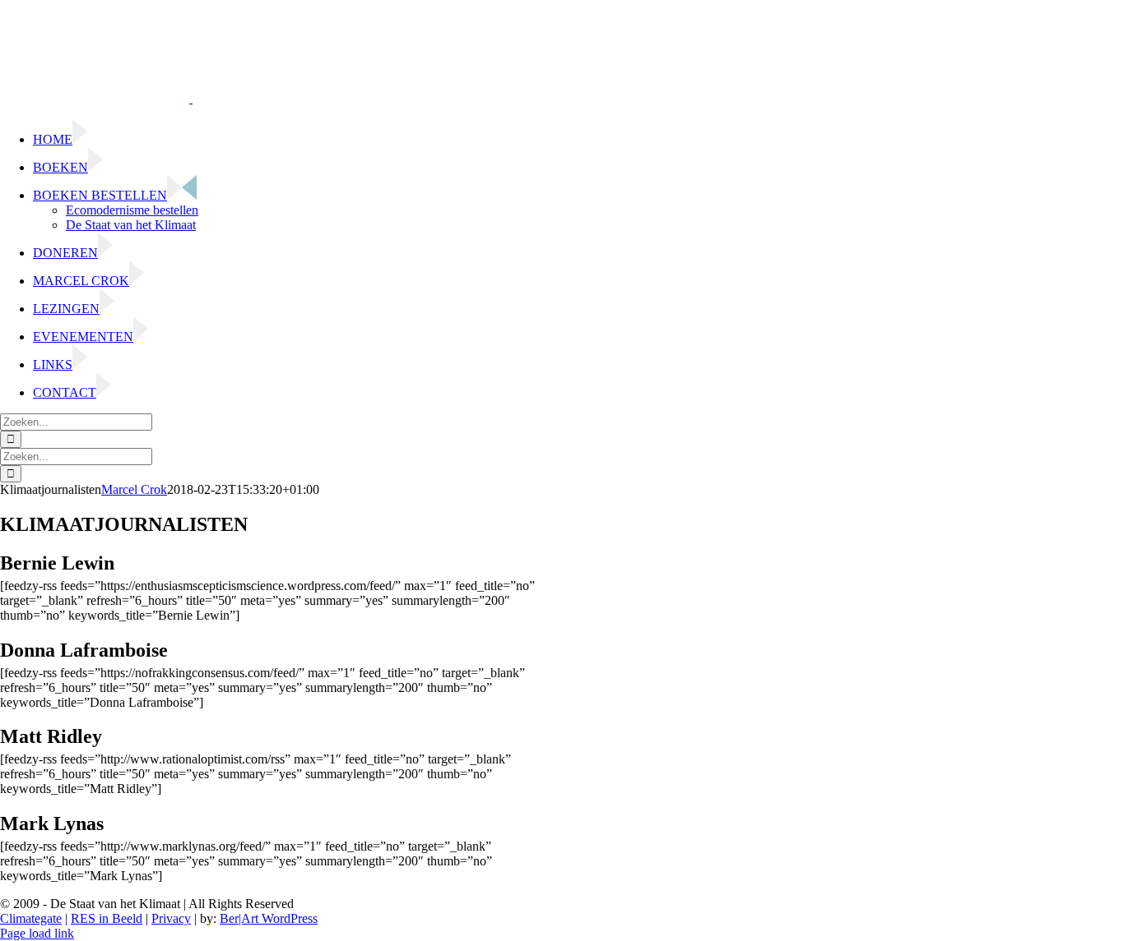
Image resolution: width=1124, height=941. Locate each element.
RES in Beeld (106, 918)
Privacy (171, 918)
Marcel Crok (134, 489)
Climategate (31, 918)
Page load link (37, 933)
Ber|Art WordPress (269, 918)
